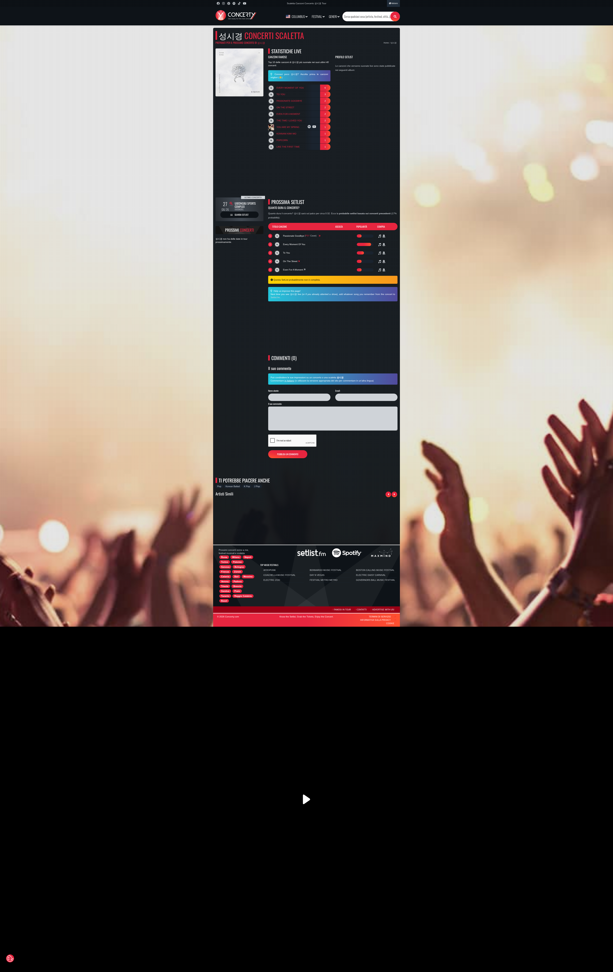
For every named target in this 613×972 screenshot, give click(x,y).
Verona (225, 581)
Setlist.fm (275, 297)
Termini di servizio (380, 617)
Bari (236, 576)
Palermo (237, 562)
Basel (224, 601)
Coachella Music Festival (279, 575)
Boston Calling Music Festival (375, 570)
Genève (225, 591)
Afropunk (269, 570)
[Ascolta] (310, 127)
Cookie (390, 623)
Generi (333, 16)
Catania (225, 576)
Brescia (237, 586)
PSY (307, 236)
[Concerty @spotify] (234, 3)
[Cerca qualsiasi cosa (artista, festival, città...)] (395, 16)
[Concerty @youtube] (244, 3)
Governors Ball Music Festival (375, 580)
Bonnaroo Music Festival (325, 570)
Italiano (394, 3)
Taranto (225, 596)
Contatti (362, 610)
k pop (247, 486)
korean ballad (233, 486)
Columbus (298, 16)
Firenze (225, 571)
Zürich (237, 571)
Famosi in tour (342, 610)
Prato (237, 591)
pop (219, 486)
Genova (225, 567)
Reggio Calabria (243, 596)
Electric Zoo (271, 580)
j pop (257, 486)
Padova (238, 581)
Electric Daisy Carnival (371, 575)
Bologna (239, 567)
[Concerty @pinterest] (228, 3)
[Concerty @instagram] (223, 3)
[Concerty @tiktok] (239, 3)
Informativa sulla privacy (375, 620)
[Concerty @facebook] (218, 3)
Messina (248, 576)
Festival (317, 16)
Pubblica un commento (287, 454)
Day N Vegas (317, 575)
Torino (224, 562)
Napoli (247, 557)
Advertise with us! (383, 610)
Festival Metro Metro (323, 580)
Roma (224, 557)
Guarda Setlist (241, 214)
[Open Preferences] (10, 958)
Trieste (224, 586)
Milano (236, 557)
